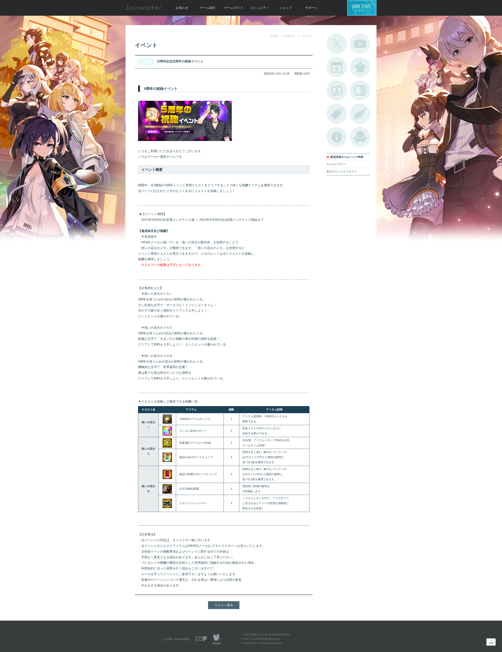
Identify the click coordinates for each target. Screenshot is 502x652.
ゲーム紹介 (208, 7)
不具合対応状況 (336, 137)
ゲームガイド (233, 7)
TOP (491, 642)
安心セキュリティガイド (341, 171)
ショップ (285, 7)
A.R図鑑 (360, 90)
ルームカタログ (360, 137)
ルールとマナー (336, 164)
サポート (311, 7)
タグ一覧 (336, 114)
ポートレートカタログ (336, 90)
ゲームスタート (361, 8)
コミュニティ (259, 7)
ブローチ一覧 (360, 114)
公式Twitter (336, 44)
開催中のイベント (336, 67)
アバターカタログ (360, 67)
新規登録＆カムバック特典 (346, 156)
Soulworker (144, 8)
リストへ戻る (223, 605)
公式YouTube (360, 44)
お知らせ (182, 7)
